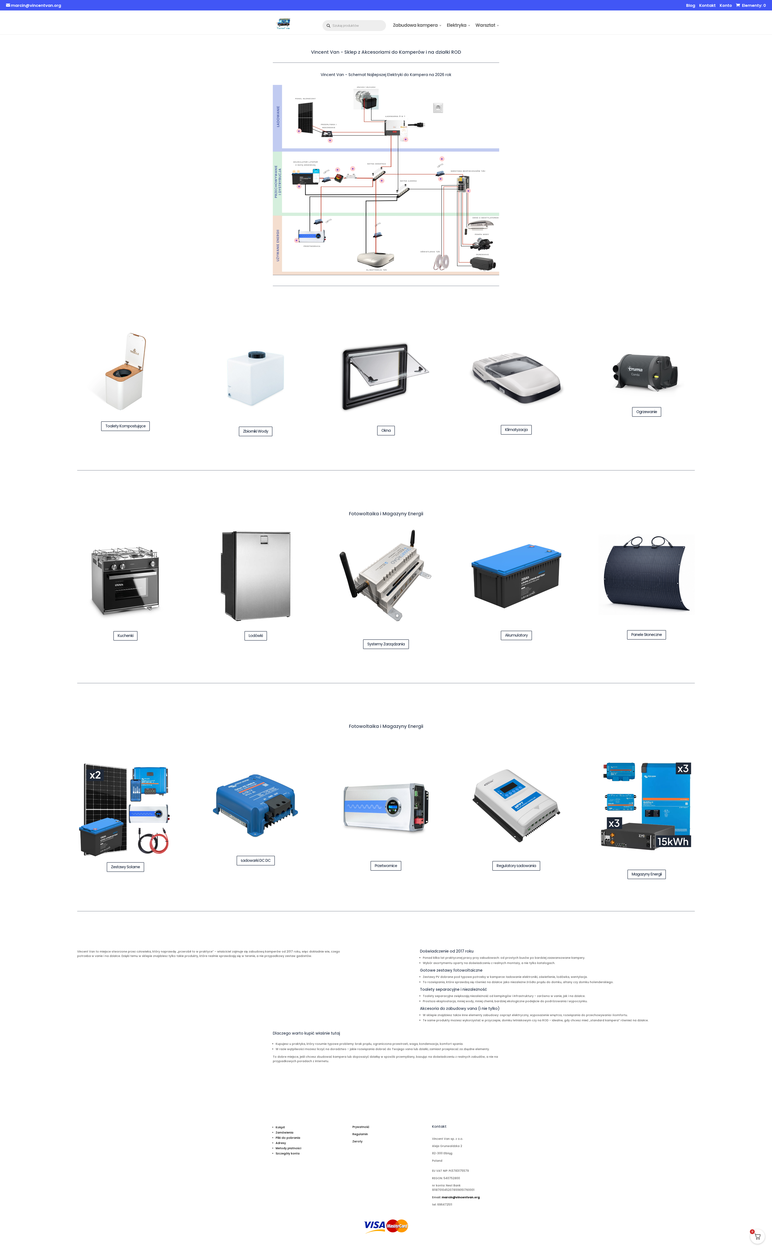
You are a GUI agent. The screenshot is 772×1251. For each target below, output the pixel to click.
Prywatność (360, 1127)
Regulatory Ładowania (516, 865)
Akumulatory (516, 635)
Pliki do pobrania (288, 1138)
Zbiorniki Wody (255, 431)
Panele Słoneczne (646, 634)
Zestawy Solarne (125, 867)
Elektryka (456, 26)
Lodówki (256, 635)
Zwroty (357, 1141)
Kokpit (280, 1127)
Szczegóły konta (288, 1153)
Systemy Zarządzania (386, 644)
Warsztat (485, 26)
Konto (726, 5)
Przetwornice (386, 865)
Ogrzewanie (646, 412)
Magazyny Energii (647, 874)
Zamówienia (284, 1133)
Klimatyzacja (516, 429)
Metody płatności (288, 1148)
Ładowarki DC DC (256, 860)
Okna (386, 430)
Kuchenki (125, 635)
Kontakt (707, 5)
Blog (690, 5)
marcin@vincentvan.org (461, 1197)
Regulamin (360, 1134)
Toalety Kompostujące (125, 426)
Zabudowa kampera (415, 26)
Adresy (281, 1143)
